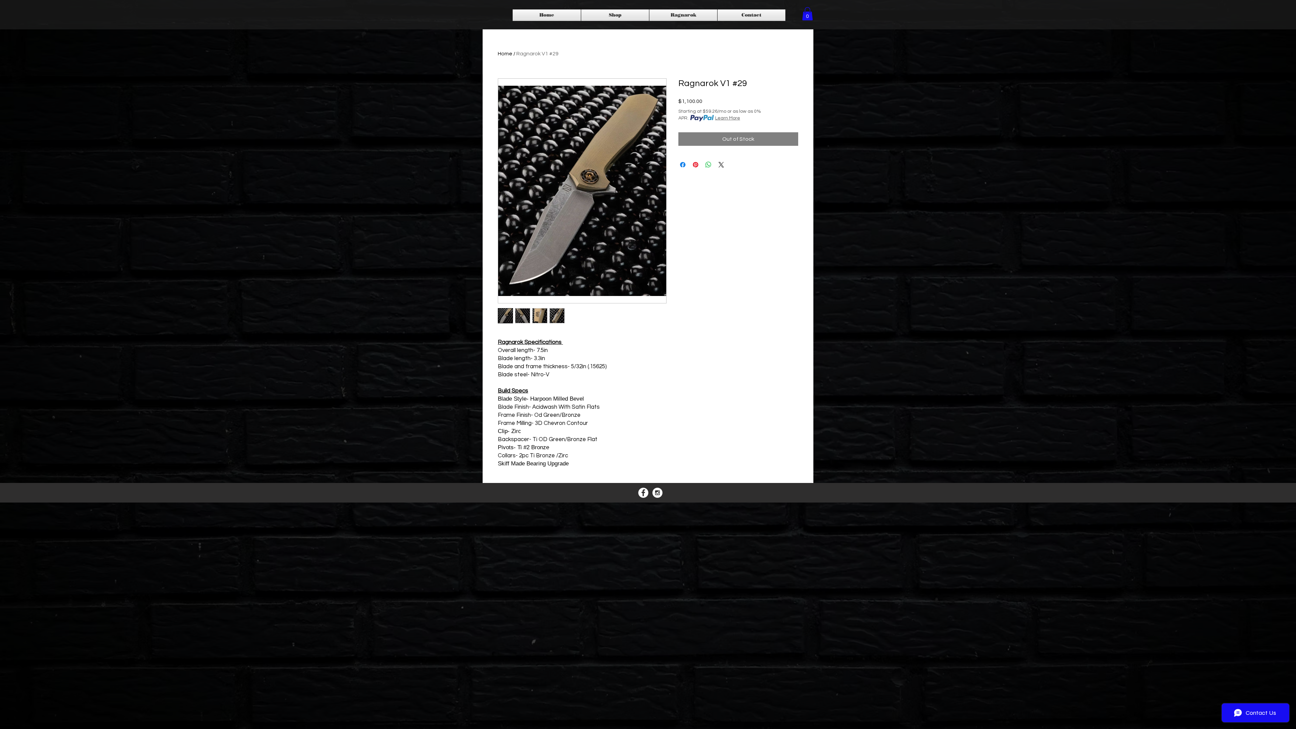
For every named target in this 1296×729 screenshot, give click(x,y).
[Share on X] (721, 165)
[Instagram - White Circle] (657, 493)
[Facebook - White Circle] (643, 493)
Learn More (727, 118)
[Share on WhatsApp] (708, 165)
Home (505, 53)
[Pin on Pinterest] (696, 165)
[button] (807, 13)
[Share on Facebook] (683, 165)
